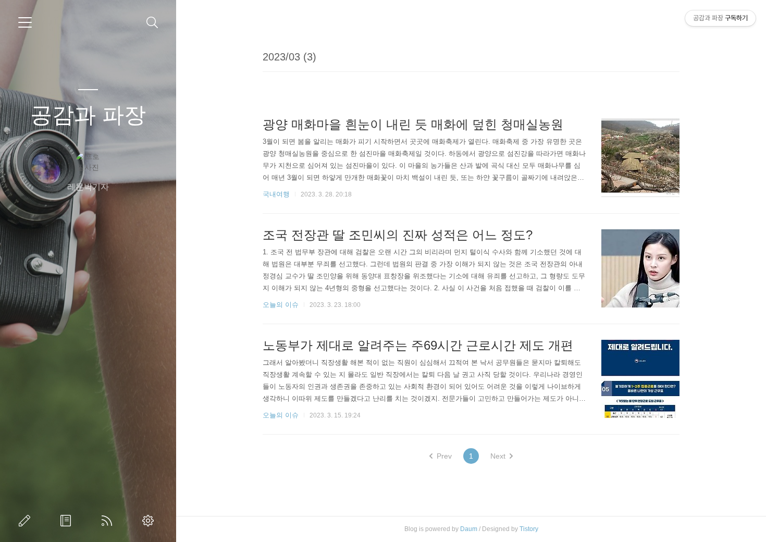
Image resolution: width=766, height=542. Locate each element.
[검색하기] (152, 23)
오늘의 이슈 (281, 305)
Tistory (529, 529)
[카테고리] (25, 22)
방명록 (67, 520)
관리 (150, 520)
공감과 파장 (88, 115)
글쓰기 (26, 520)
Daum (468, 529)
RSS (108, 520)
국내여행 (276, 194)
